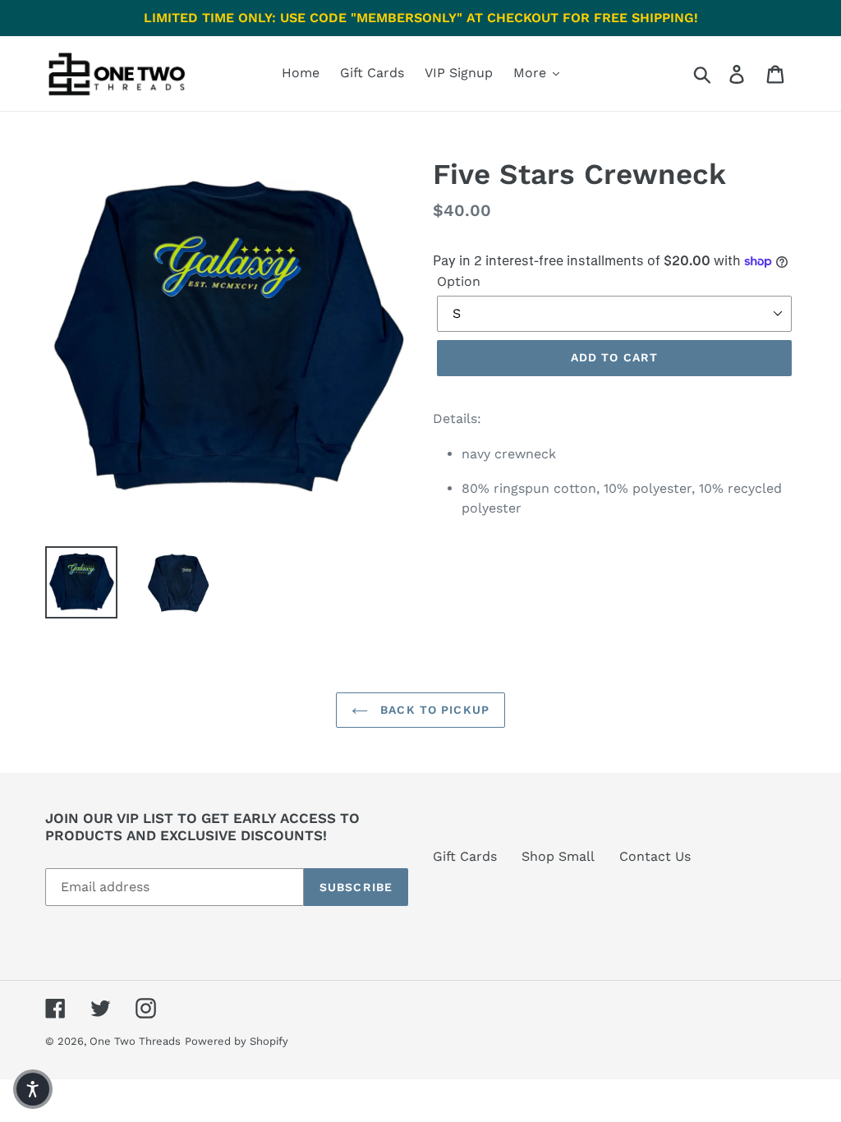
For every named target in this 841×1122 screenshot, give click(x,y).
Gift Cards (465, 856)
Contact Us (655, 856)
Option (458, 281)
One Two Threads (135, 1041)
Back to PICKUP (432, 709)
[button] (33, 1089)
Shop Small (558, 856)
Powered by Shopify (236, 1041)
